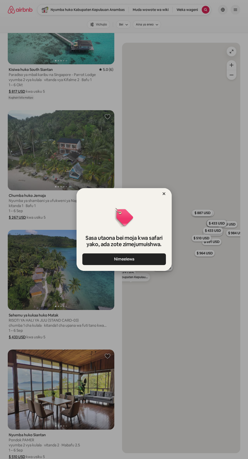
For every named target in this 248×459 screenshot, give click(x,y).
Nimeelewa (124, 259)
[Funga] (164, 194)
